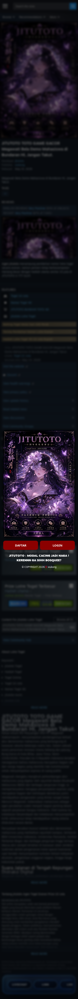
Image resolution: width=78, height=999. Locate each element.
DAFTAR (20, 545)
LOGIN (57, 545)
